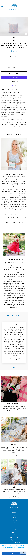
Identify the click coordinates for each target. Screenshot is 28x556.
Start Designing (14, 515)
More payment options (13, 81)
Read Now (14, 496)
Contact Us (14, 532)
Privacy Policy (14, 537)
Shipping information (14, 214)
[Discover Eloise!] (14, 389)
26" (19, 68)
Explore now (14, 413)
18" (9, 68)
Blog (14, 522)
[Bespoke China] (14, 429)
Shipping (8, 53)
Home (13, 40)
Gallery (14, 517)
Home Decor (14, 520)
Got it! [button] (14, 553)
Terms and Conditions (14, 542)
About (14, 530)
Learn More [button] (5, 549)
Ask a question (14, 217)
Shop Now (14, 455)
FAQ (14, 535)
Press (14, 525)
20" (14, 68)
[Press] (14, 472)
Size (14, 65)
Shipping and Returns (13, 540)
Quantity (14, 56)
